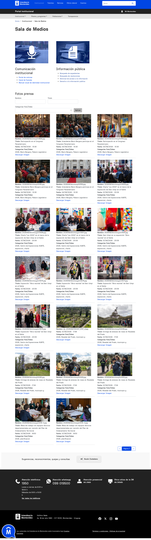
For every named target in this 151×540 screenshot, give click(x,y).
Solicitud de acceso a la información (74, 79)
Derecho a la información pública (72, 81)
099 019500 (61, 483)
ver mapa (87, 482)
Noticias (60, 3)
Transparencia (73, 16)
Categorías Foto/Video (23, 107)
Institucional (39, 3)
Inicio (17, 21)
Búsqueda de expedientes (70, 73)
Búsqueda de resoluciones (70, 76)
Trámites (50, 3)
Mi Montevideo (130, 11)
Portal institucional (24, 11)
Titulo (50, 98)
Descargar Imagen (22, 155)
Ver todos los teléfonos (31, 498)
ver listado (118, 482)
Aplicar (78, 110)
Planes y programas (38, 16)
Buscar (133, 3)
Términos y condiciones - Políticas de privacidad (108, 531)
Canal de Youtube (25, 80)
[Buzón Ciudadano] (89, 459)
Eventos (83, 3)
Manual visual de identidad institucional (34, 83)
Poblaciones (57, 16)
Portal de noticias (25, 77)
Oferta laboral (72, 3)
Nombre (18, 98)
